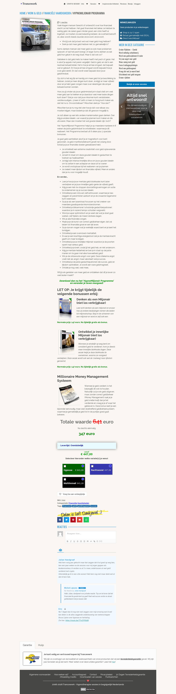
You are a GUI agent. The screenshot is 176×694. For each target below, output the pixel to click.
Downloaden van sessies (91, 677)
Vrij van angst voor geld (127, 59)
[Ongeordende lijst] (84, 541)
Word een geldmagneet (127, 68)
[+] (100, 541)
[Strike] (77, 541)
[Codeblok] (91, 541)
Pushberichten (111, 677)
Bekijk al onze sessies (137, 84)
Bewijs (130, 4)
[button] (60, 519)
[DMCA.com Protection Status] (88, 690)
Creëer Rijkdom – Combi (128, 49)
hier (113, 662)
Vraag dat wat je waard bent (129, 71)
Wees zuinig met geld (127, 62)
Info (82, 4)
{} (97, 541)
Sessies (93, 4)
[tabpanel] (88, 659)
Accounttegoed (79, 674)
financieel (67, 506)
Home (23, 13)
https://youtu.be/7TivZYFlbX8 (77, 620)
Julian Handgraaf (80, 591)
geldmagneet (83, 506)
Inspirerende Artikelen (110, 4)
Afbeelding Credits (68, 677)
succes (94, 506)
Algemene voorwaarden (40, 674)
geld (74, 506)
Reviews (123, 4)
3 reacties (63, 22)
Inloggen (137, 4)
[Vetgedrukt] (67, 541)
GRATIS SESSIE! (73, 4)
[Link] (94, 541)
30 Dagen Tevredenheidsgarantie (130, 674)
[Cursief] (71, 541)
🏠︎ (65, 4)
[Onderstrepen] (74, 541)
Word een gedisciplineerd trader (131, 55)
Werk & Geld (34, 13)
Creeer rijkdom (124, 77)
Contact (93, 674)
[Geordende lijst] (81, 541)
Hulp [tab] (41, 645)
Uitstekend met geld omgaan (129, 74)
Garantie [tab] (27, 645)
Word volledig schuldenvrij (129, 52)
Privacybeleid (106, 674)
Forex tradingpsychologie (128, 65)
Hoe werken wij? (61, 674)
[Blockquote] (87, 541)
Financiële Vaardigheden (57, 13)
